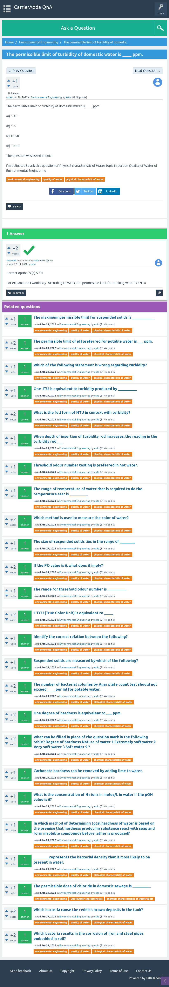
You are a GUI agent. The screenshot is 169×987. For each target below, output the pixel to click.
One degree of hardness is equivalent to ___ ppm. (77, 713)
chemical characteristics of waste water (130, 898)
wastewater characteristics (87, 898)
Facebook (65, 191)
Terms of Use (119, 971)
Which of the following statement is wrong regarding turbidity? (90, 365)
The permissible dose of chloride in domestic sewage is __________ (92, 886)
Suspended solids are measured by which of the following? (86, 660)
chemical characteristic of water (112, 354)
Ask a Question (78, 28)
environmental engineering (23, 179)
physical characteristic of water (84, 179)
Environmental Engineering (46, 97)
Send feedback (20, 971)
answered (11, 260)
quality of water (52, 179)
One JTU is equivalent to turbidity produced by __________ (85, 389)
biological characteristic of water (113, 702)
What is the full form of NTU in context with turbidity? (82, 412)
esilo (96, 324)
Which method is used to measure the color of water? (81, 518)
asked (9, 97)
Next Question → (148, 70)
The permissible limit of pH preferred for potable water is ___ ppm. (93, 341)
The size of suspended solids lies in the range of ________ (84, 541)
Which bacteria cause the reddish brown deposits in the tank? (88, 910)
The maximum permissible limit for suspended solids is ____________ (94, 317)
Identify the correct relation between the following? (81, 636)
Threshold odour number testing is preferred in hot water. (86, 465)
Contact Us (143, 971)
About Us (45, 971)
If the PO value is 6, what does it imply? (68, 565)
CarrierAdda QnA (33, 7)
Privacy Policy (92, 971)
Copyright (67, 971)
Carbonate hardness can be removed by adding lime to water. (88, 771)
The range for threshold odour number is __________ (80, 589)
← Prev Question (21, 70)
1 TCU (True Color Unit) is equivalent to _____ (73, 613)
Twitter (88, 191)
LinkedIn (111, 191)
